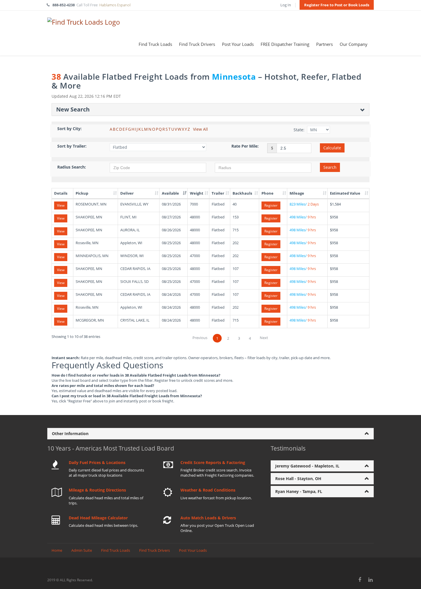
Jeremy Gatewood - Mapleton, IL (307, 466)
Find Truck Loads (155, 44)
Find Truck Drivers (197, 44)
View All (200, 129)
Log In (285, 4)
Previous (199, 337)
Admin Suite (81, 550)
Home (57, 550)
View (60, 205)
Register (271, 205)
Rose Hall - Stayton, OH (298, 478)
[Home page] (83, 22)
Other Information (70, 433)
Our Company (353, 44)
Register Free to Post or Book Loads (336, 4)
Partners (324, 44)
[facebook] (360, 579)
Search (330, 167)
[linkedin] (370, 579)
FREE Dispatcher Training (285, 44)
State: (299, 129)
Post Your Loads (238, 44)
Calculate (332, 147)
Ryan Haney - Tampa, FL (298, 491)
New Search (73, 109)
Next (264, 337)
